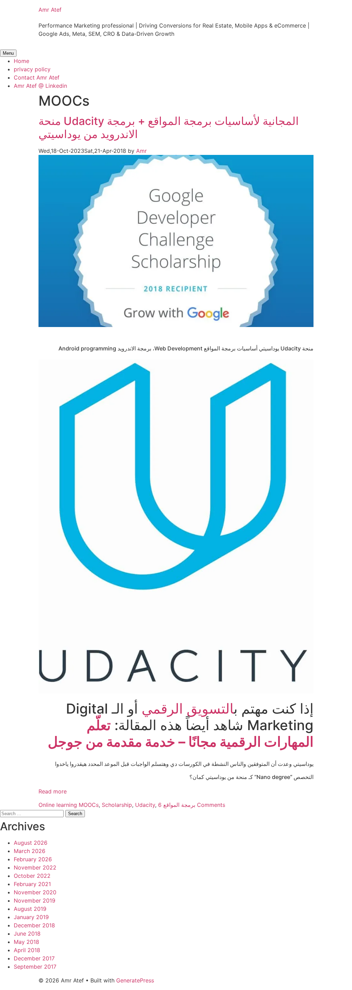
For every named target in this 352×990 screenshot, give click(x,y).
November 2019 (34, 900)
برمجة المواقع (179, 804)
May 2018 (26, 941)
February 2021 (32, 884)
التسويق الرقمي (188, 708)
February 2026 (33, 859)
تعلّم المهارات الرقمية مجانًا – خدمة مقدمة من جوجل (181, 733)
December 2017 (34, 958)
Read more (52, 791)
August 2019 (30, 908)
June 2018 (27, 933)
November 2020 (35, 892)
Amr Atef (50, 9)
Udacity (145, 804)
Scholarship (117, 804)
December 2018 (34, 925)
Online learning (57, 804)
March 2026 (29, 850)
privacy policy (32, 69)
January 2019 (31, 917)
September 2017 (35, 966)
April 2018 (27, 950)
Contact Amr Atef (36, 77)
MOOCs (89, 804)
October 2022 (32, 875)
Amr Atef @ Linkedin (40, 85)
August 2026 (30, 842)
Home (21, 60)
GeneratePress (135, 980)
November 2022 (35, 867)
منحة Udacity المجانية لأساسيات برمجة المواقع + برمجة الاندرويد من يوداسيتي (168, 127)
